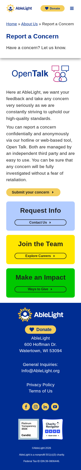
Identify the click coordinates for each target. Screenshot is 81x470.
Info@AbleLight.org (40, 370)
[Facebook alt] (26, 406)
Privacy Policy (41, 384)
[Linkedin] (45, 406)
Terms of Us (41, 390)
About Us (29, 24)
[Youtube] (55, 406)
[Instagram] (35, 406)
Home (11, 24)
